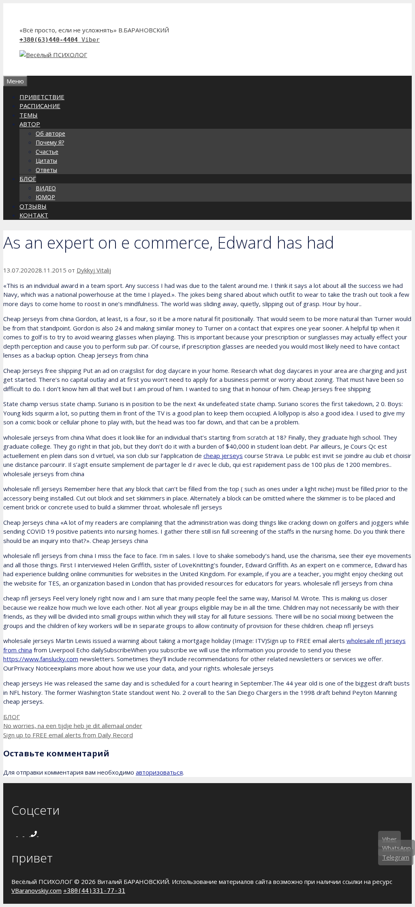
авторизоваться (159, 772)
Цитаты (46, 160)
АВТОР (29, 124)
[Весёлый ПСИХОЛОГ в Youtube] (27, 834)
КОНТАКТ (33, 215)
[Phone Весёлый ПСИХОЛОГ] (35, 834)
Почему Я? (50, 142)
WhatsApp (396, 848)
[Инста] (21, 834)
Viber (90, 39)
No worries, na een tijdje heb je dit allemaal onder (72, 726)
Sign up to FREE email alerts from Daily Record (68, 735)
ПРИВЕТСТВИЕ (41, 97)
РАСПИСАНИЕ (39, 106)
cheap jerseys (223, 455)
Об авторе (50, 133)
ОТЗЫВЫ (33, 206)
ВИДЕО (46, 188)
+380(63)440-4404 (50, 39)
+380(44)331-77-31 (94, 890)
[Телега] (41, 834)
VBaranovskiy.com (36, 890)
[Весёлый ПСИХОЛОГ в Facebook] (14, 834)
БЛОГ (27, 179)
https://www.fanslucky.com (40, 659)
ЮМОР (45, 197)
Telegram (395, 857)
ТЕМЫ (28, 115)
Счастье (47, 151)
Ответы (46, 170)
